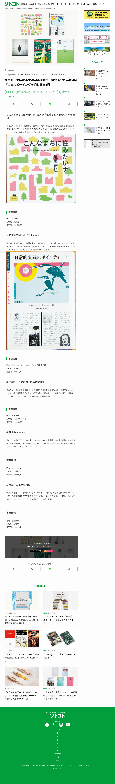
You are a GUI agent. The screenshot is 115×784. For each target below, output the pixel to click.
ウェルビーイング (11, 96)
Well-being (86, 3)
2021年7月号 (65, 92)
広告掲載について (51, 765)
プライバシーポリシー (71, 765)
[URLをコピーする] (69, 104)
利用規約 (61, 765)
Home (6, 8)
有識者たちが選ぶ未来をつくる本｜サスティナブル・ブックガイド (37, 92)
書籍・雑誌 (9, 92)
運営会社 (81, 765)
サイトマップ (89, 765)
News (57, 760)
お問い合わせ (25, 765)
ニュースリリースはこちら (38, 765)
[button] (13, 104)
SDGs (95, 3)
